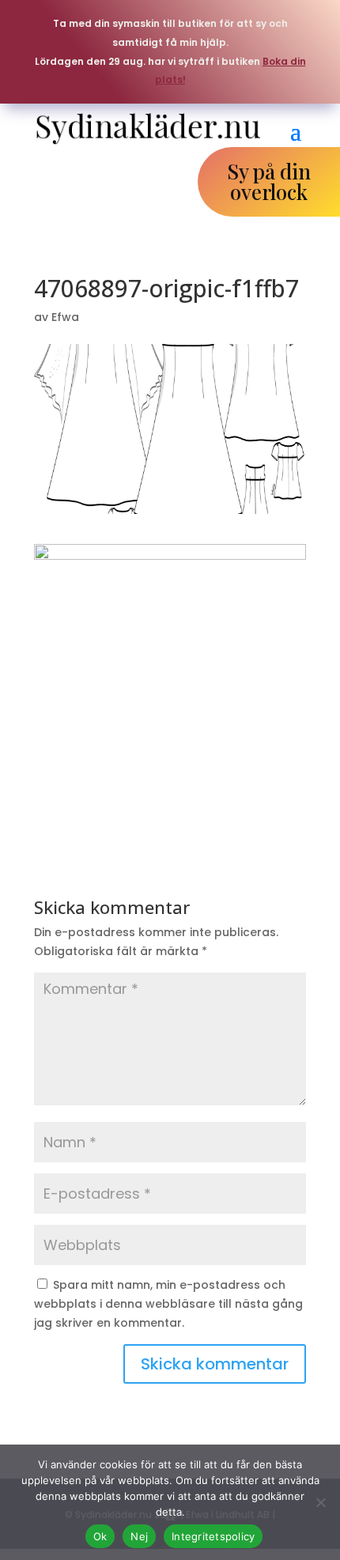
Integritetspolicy (213, 1536)
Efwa (65, 317)
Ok (100, 1536)
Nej (139, 1536)
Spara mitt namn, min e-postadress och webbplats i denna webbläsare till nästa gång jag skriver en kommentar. (168, 1304)
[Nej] (320, 1502)
